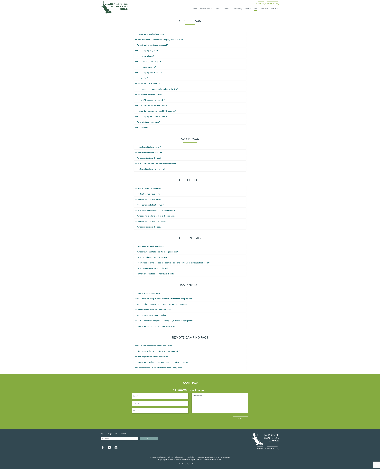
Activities (226, 9)
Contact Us (274, 9)
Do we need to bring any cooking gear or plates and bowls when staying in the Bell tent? (173, 263)
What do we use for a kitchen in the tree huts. (156, 216)
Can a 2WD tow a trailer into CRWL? (152, 105)
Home (195, 9)
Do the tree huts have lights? (149, 199)
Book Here (261, 3)
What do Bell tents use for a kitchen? (152, 257)
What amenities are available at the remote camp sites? (160, 368)
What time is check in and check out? (152, 45)
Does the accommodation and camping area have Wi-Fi (160, 39)
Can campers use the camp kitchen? (152, 315)
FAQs (255, 9)
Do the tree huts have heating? (149, 194)
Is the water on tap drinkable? (149, 94)
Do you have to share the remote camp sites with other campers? (164, 362)
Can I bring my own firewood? (149, 72)
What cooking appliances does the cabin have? (156, 163)
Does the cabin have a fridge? (149, 152)
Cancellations (142, 127)
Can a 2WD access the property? (151, 100)
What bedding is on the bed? (149, 158)
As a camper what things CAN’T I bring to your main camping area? (165, 321)
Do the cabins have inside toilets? (151, 169)
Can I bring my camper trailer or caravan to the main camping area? (165, 299)
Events (217, 9)
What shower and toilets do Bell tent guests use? (157, 252)
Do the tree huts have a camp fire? (151, 221)
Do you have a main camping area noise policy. (156, 326)
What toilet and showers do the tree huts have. (156, 210)
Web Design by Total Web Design (190, 464)
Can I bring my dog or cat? (148, 50)
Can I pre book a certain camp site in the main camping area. (162, 304)
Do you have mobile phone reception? (152, 34)
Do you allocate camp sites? (149, 293)
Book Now (190, 383)
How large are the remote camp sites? (153, 357)
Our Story (248, 9)
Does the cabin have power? (149, 147)
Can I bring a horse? (145, 56)
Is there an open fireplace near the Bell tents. (155, 274)
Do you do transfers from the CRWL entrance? (156, 111)
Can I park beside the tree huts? (150, 205)
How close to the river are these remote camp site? (158, 351)
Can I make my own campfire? (149, 61)
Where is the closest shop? (148, 122)
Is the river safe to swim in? (148, 83)
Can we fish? (142, 78)
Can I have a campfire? (146, 67)
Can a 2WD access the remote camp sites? (155, 346)
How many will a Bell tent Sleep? (150, 246)
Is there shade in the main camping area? (154, 310)
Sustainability (238, 9)
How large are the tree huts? (149, 188)
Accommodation (205, 9)
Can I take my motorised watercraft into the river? (157, 89)
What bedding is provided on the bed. (152, 268)
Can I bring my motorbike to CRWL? (152, 116)
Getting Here (264, 9)
